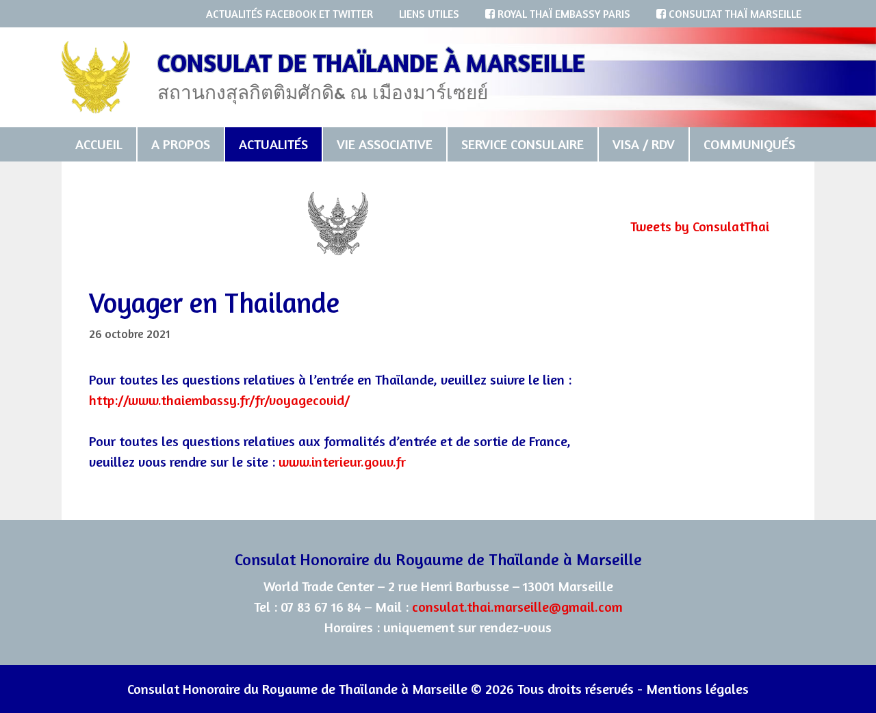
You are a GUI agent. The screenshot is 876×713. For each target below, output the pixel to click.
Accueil (99, 144)
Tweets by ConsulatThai (699, 226)
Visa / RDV (644, 144)
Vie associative (385, 144)
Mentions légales (697, 688)
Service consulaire (522, 144)
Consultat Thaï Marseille (733, 14)
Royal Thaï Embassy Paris (562, 14)
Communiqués (749, 144)
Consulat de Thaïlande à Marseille (371, 62)
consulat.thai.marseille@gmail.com (517, 606)
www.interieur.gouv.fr (342, 461)
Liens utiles (429, 14)
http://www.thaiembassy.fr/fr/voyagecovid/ (219, 400)
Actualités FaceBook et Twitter (289, 14)
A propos (180, 144)
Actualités (273, 144)
